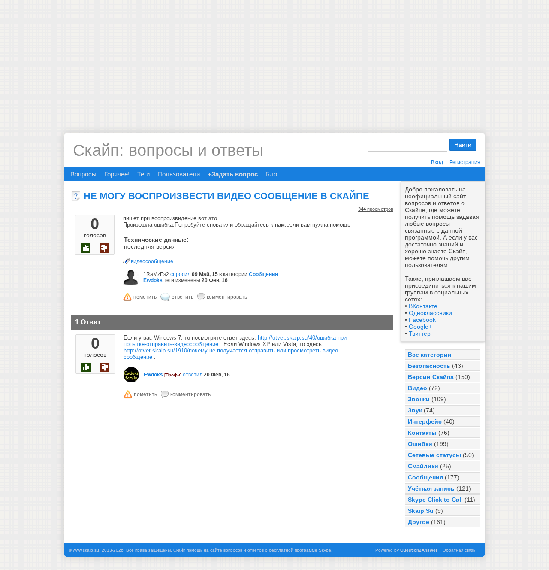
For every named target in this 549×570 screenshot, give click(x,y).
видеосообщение (152, 261)
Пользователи (178, 174)
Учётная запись (431, 488)
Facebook (422, 319)
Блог (272, 174)
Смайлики (423, 466)
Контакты (422, 432)
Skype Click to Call (435, 499)
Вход (437, 162)
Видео (417, 388)
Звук (415, 410)
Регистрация (464, 162)
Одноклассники (430, 312)
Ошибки (420, 443)
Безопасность (429, 365)
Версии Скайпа (431, 376)
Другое (418, 521)
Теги (143, 174)
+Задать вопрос (233, 174)
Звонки (419, 399)
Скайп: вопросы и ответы (168, 150)
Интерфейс (425, 421)
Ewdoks (153, 280)
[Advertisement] (274, 60)
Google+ (420, 326)
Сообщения (425, 477)
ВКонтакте (423, 306)
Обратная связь (459, 550)
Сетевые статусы (434, 455)
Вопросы (83, 174)
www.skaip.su (86, 550)
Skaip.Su (421, 510)
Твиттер (420, 333)
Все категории (430, 354)
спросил (180, 274)
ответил (192, 375)
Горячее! (117, 174)
